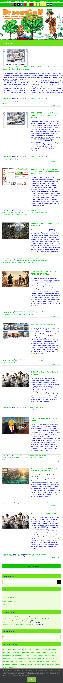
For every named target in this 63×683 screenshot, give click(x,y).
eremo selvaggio (27, 655)
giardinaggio (6, 658)
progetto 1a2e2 (43, 100)
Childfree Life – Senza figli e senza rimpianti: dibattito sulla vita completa (23, 619)
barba (26, 260)
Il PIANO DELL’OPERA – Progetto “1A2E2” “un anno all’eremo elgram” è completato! (45, 171)
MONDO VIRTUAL (17, 360)
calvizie (30, 260)
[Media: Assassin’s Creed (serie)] (15, 331)
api (25, 649)
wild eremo (11, 667)
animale (15, 649)
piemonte (22, 503)
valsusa (31, 503)
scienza (30, 664)
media (36, 360)
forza (42, 260)
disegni (22, 100)
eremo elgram (17, 655)
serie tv (36, 409)
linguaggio (51, 658)
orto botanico (19, 661)
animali (21, 649)
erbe (44, 652)
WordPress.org (7, 605)
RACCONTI (41, 98)
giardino (14, 658)
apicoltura (31, 649)
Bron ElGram (7, 98)
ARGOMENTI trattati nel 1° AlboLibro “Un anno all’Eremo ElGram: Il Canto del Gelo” (45, 115)
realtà (9, 262)
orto (12, 661)
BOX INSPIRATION (37, 259)
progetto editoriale (7, 101)
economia (38, 652)
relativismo (14, 262)
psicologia (5, 262)
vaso (4, 667)
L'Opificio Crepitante (24, 158)
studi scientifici (50, 664)
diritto (32, 652)
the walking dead (42, 409)
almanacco (5, 100)
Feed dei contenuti (8, 597)
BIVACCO (29, 98)
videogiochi (12, 362)
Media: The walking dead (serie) (43, 513)
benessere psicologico (41, 649)
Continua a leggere (56, 105)
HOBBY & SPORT (7, 360)
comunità (35, 260)
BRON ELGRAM (41, 359)
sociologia (30, 262)
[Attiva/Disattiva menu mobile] (60, 10)
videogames (5, 362)
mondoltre (17, 503)
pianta (47, 661)
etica (39, 260)
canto (4, 652)
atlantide (4, 503)
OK (31, 679)
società (25, 262)
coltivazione (16, 652)
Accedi (5, 594)
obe (26, 100)
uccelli (58, 664)
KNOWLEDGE (11, 260)
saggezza (20, 262)
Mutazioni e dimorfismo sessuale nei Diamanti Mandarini (18, 623)
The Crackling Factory (18, 101)
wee (38, 101)
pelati (45, 260)
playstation (41, 360)
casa (9, 652)
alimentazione (7, 649)
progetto (54, 661)
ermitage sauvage (38, 655)
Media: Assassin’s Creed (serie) (43, 324)
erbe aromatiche (52, 652)
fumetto (27, 409)
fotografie (15, 158)
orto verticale (40, 661)
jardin (39, 658)
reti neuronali (22, 664)
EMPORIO (35, 98)
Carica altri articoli (31, 566)
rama (27, 503)
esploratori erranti (49, 655)
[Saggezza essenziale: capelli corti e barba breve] (15, 231)
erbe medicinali (7, 655)
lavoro (45, 658)
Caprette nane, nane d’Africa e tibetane (13, 617)
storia (43, 664)
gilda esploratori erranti (24, 658)
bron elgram (11, 503)
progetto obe (6, 664)
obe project (6, 661)
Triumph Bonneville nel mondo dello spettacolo (16, 621)
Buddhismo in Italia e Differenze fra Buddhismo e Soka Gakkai (20, 624)
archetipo (21, 260)
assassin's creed (30, 360)
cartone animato (30, 457)
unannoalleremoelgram (31, 101)
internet (34, 658)
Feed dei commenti (9, 601)
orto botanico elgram (33, 100)
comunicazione (25, 652)
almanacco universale (14, 100)
